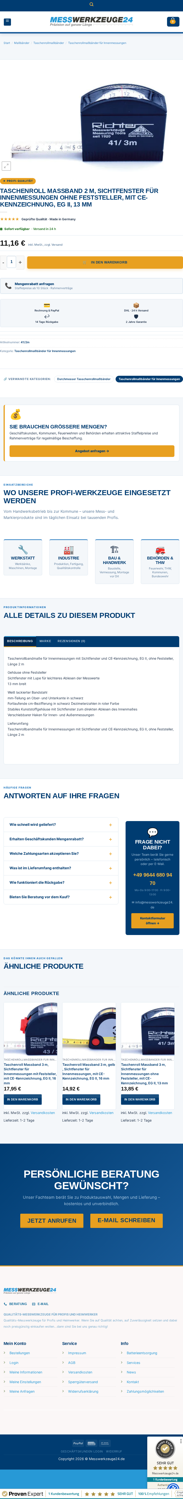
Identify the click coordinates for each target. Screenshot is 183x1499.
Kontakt (133, 1382)
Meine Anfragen (22, 1391)
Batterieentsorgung (142, 1353)
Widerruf (114, 1451)
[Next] (174, 1065)
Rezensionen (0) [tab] (71, 641)
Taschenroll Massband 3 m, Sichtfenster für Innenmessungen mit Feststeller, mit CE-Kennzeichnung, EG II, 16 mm (30, 1073)
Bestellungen (20, 1353)
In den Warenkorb (109, 262)
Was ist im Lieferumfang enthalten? (40, 868)
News (131, 1372)
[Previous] (3, 1065)
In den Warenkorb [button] (22, 1099)
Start (7, 43)
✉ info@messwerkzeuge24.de (152, 904)
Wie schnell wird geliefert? (33, 824)
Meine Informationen (26, 1372)
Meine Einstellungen (25, 1382)
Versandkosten (43, 1113)
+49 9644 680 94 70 (152, 879)
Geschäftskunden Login (82, 1451)
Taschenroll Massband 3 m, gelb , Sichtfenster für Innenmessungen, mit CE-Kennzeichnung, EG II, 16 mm (88, 1071)
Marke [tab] (45, 641)
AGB (71, 1363)
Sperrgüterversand (83, 1382)
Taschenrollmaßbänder (48, 43)
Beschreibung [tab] (20, 641)
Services (133, 1363)
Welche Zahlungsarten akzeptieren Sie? (44, 853)
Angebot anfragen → (92, 451)
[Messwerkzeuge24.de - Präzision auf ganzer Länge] (91, 22)
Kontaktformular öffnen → (152, 920)
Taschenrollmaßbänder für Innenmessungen (97, 43)
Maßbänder (21, 43)
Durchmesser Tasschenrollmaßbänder (84, 379)
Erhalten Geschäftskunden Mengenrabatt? (47, 839)
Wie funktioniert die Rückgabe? (37, 882)
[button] (91, 5)
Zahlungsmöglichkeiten (145, 1391)
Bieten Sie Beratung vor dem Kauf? (40, 897)
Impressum (77, 1353)
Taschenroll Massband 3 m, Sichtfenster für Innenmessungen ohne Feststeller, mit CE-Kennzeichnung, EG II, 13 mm (144, 1073)
